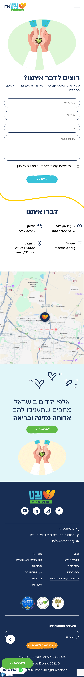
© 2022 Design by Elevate (42, 663)
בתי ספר (73, 566)
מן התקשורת (33, 572)
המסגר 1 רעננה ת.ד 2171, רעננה (52, 535)
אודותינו (37, 554)
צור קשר (36, 578)
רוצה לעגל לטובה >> (42, 645)
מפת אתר (35, 584)
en (7, 7)
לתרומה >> (17, 663)
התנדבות (73, 572)
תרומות (37, 566)
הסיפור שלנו (71, 560)
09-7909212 (27, 231)
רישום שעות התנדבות (64, 578)
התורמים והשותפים (29, 560)
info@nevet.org (64, 248)
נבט (76, 554)
